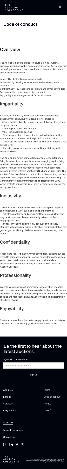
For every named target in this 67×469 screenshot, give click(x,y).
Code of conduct (52, 397)
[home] (13, 7)
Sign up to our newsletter (15, 359)
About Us (8, 390)
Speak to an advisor (13, 430)
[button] (60, 7)
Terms (47, 390)
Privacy (47, 404)
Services (8, 404)
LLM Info (48, 410)
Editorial (7, 397)
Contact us (9, 437)
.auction (9, 410)
